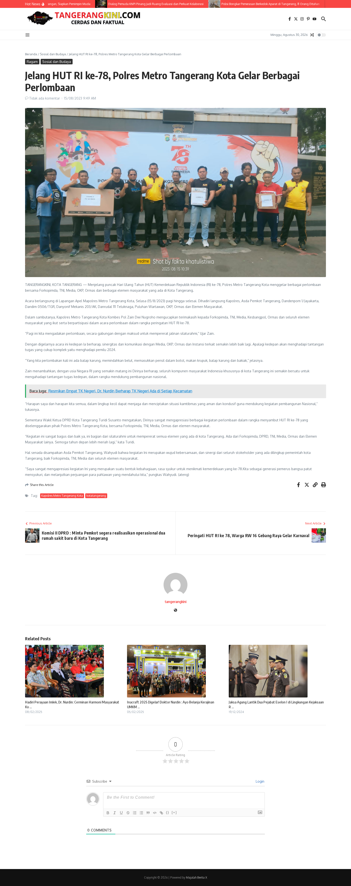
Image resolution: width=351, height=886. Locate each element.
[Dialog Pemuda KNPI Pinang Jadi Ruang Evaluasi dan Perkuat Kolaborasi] (88, 4)
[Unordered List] (141, 813)
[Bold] (108, 813)
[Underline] (121, 813)
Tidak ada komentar (44, 98)
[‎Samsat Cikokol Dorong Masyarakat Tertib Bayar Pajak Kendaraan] (318, 4)
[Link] (161, 813)
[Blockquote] (148, 813)
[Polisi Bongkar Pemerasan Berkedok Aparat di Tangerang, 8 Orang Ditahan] (201, 4)
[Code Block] (154, 813)
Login (259, 781)
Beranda (31, 54)
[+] (174, 812)
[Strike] (128, 813)
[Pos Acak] (312, 35)
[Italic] (114, 813)
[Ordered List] (134, 813)
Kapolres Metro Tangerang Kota (62, 495)
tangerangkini (175, 601)
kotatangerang (96, 495)
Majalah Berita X (196, 877)
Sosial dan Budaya (53, 54)
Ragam (32, 62)
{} (167, 812)
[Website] (175, 610)
